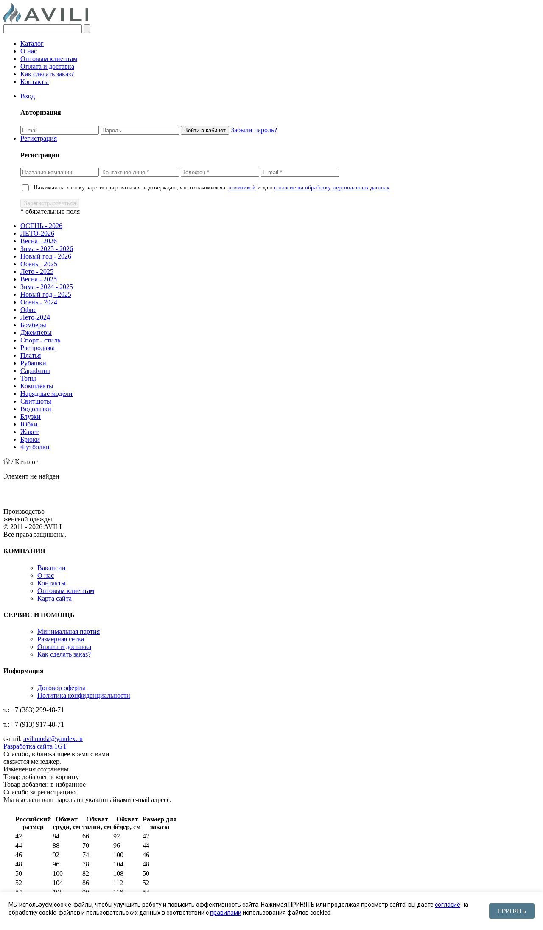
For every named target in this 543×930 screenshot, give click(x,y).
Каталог (32, 43)
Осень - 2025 (38, 263)
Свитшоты (35, 401)
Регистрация (38, 138)
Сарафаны (35, 370)
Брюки (30, 439)
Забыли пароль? (254, 130)
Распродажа (37, 347)
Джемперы (36, 332)
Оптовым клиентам (48, 58)
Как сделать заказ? (47, 74)
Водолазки (35, 408)
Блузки (30, 416)
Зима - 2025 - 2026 (46, 248)
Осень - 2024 (38, 302)
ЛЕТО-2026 (37, 233)
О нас (28, 51)
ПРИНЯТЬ (512, 911)
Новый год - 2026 (45, 256)
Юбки (29, 424)
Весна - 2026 (38, 241)
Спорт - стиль (40, 340)
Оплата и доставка (47, 66)
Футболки (35, 447)
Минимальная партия (68, 631)
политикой (242, 187)
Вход (27, 96)
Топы (28, 378)
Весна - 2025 (38, 279)
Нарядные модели (46, 393)
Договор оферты (61, 687)
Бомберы (33, 325)
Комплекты (36, 386)
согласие (447, 904)
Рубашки (33, 363)
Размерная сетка (60, 639)
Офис (28, 309)
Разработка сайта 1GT (35, 746)
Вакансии (51, 567)
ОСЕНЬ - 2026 (41, 225)
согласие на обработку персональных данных (331, 187)
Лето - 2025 (36, 271)
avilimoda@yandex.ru (53, 738)
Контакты (34, 81)
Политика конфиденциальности (83, 695)
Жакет (29, 431)
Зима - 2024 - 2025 (46, 286)
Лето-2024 (35, 317)
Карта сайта (54, 598)
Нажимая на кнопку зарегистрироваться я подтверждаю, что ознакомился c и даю (211, 187)
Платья (30, 355)
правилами (225, 912)
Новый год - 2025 (45, 294)
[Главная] (6, 461)
